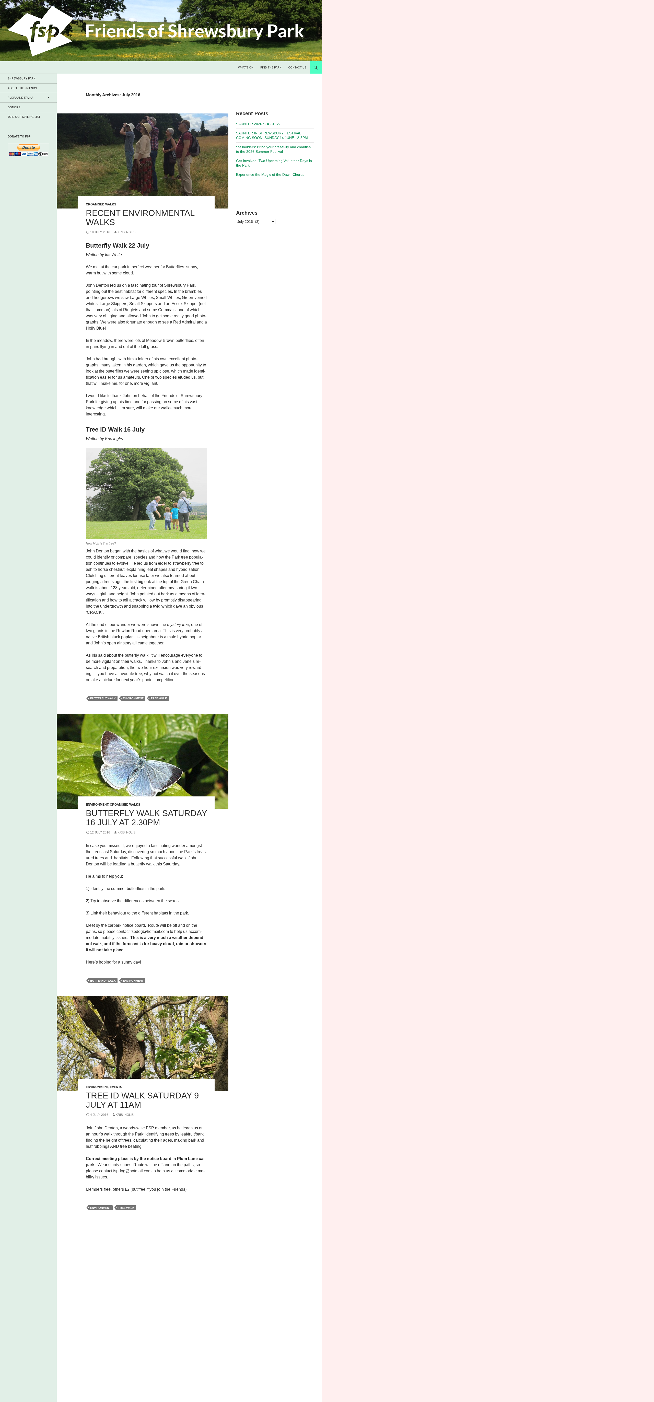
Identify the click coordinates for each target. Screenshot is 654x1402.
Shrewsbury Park (21, 78)
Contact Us (297, 67)
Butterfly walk (103, 698)
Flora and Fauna (20, 97)
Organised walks (101, 204)
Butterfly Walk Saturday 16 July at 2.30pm (146, 817)
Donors (14, 107)
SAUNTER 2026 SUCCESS (258, 124)
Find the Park (270, 67)
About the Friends (22, 88)
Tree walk (159, 698)
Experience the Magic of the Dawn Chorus (270, 174)
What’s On (245, 67)
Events (116, 1087)
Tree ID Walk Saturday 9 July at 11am (142, 1100)
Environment (97, 804)
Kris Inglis (126, 232)
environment (133, 698)
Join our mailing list (24, 116)
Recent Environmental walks (140, 217)
